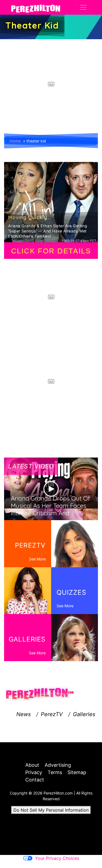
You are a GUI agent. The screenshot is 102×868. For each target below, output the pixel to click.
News (23, 714)
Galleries (84, 714)
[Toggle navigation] (83, 7)
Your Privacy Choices (57, 858)
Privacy (33, 772)
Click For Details (51, 251)
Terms (55, 772)
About (32, 765)
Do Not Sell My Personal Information (51, 810)
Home (15, 141)
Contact (34, 780)
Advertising (58, 765)
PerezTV (52, 714)
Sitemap (76, 772)
